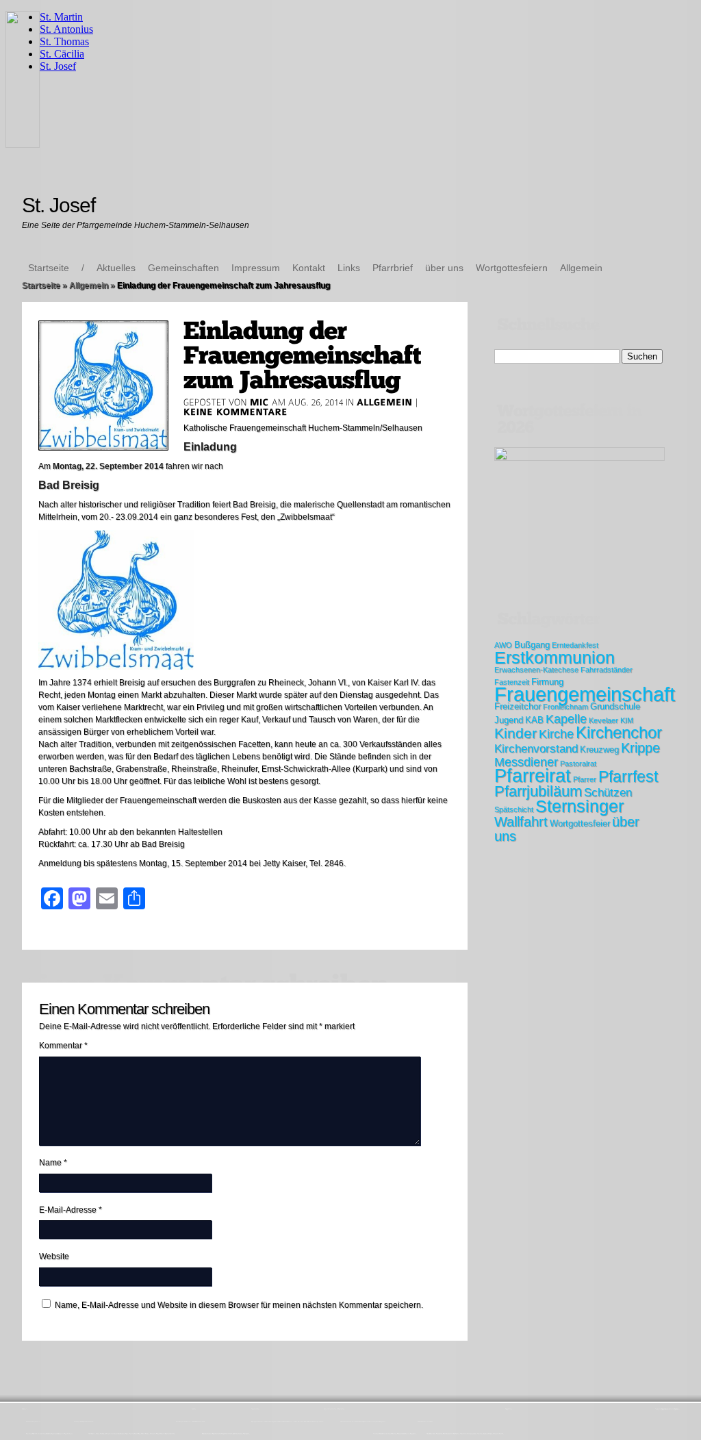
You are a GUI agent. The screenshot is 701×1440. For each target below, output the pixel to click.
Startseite (48, 267)
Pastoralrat (578, 763)
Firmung (547, 682)
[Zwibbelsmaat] (116, 667)
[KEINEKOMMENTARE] (235, 411)
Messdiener (526, 762)
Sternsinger (579, 806)
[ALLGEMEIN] (385, 401)
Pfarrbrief (392, 267)
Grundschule (615, 706)
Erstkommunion (554, 657)
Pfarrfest (628, 776)
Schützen (608, 792)
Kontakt (308, 267)
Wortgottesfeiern (512, 267)
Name (53, 1162)
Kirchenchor (619, 733)
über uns (444, 267)
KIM (626, 720)
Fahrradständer (607, 670)
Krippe (640, 747)
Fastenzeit (511, 682)
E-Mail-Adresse (70, 1210)
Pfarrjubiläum (538, 791)
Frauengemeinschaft (584, 694)
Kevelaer (603, 720)
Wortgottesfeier (580, 823)
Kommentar (63, 1045)
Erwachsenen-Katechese (536, 670)
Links (348, 267)
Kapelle (566, 719)
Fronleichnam (565, 707)
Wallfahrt (521, 821)
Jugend (508, 720)
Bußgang (532, 645)
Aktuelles (116, 267)
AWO (503, 645)
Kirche (556, 734)
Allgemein (581, 267)
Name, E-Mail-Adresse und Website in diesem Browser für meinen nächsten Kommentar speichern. (239, 1305)
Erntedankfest (575, 645)
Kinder (515, 733)
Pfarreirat (532, 776)
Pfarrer (584, 779)
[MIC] (259, 401)
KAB (534, 720)
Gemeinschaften (183, 267)
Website (54, 1256)
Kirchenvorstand (536, 748)
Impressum (255, 267)
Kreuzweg (599, 749)
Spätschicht (513, 809)
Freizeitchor (517, 706)
